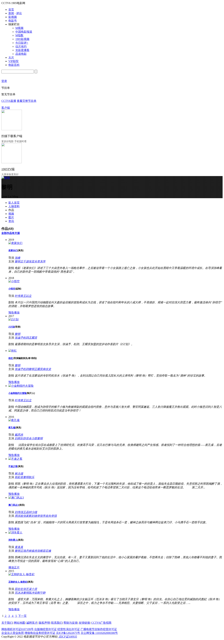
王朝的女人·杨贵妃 (17, 581)
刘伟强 (19, 512)
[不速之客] (15, 458)
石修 (48, 550)
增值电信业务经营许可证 (39, 632)
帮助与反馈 (71, 622)
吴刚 (37, 592)
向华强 (52, 515)
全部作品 (6, 233)
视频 (11, 213)
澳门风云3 (13, 505)
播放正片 (14, 567)
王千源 (24, 261)
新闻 (11, 13)
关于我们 (7, 622)
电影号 (12, 20)
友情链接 (84, 622)
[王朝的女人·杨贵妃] (21, 574)
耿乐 (31, 477)
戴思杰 (19, 434)
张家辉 (27, 515)
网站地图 (19, 622)
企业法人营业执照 (12, 632)
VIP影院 (13, 61)
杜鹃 (26, 337)
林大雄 (19, 473)
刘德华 (35, 515)
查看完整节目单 (26, 100)
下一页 (22, 615)
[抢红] (12, 350)
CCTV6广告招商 (101, 622)
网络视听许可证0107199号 (17, 629)
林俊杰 (33, 550)
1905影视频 (22, 39)
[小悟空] (14, 281)
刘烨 (17, 438)
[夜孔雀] (14, 420)
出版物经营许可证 (45, 629)
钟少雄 (33, 512)
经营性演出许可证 (68, 629)
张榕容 (41, 550)
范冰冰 (19, 592)
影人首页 (14, 202)
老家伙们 (13, 250)
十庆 (34, 589)
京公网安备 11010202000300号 (99, 632)
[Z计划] (13, 319)
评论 (19, 13)
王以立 (27, 295)
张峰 (17, 257)
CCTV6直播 (8, 100)
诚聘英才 (31, 622)
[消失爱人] (15, 532)
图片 (11, 217)
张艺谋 (27, 589)
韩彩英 (19, 477)
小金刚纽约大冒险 (17, 393)
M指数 (19, 35)
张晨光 (33, 261)
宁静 (43, 592)
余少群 (33, 438)
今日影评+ (21, 42)
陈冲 (31, 592)
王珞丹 (24, 550)
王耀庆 (33, 337)
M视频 (19, 28)
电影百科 (14, 64)
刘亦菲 (24, 438)
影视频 (12, 16)
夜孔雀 (11, 427)
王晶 (26, 512)
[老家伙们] (15, 243)
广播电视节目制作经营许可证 (98, 629)
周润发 (19, 515)
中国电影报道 (23, 31)
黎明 (17, 261)
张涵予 (19, 337)
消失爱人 (13, 540)
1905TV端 (8, 169)
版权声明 (44, 622)
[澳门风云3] (16, 497)
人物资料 (14, 206)
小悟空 (11, 288)
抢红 (10, 358)
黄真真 (19, 547)
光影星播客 (22, 50)
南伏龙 (47, 369)
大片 (11, 57)
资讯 (11, 221)
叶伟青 (19, 295)
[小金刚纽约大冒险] (21, 385)
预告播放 (14, 312)
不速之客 (13, 466)
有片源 (16, 233)
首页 (11, 9)
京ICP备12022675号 (68, 632)
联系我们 (56, 622)
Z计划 (11, 326)
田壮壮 (19, 589)
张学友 (44, 515)
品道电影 (21, 53)
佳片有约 (21, 46)
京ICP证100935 (67, 636)
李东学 (41, 261)
